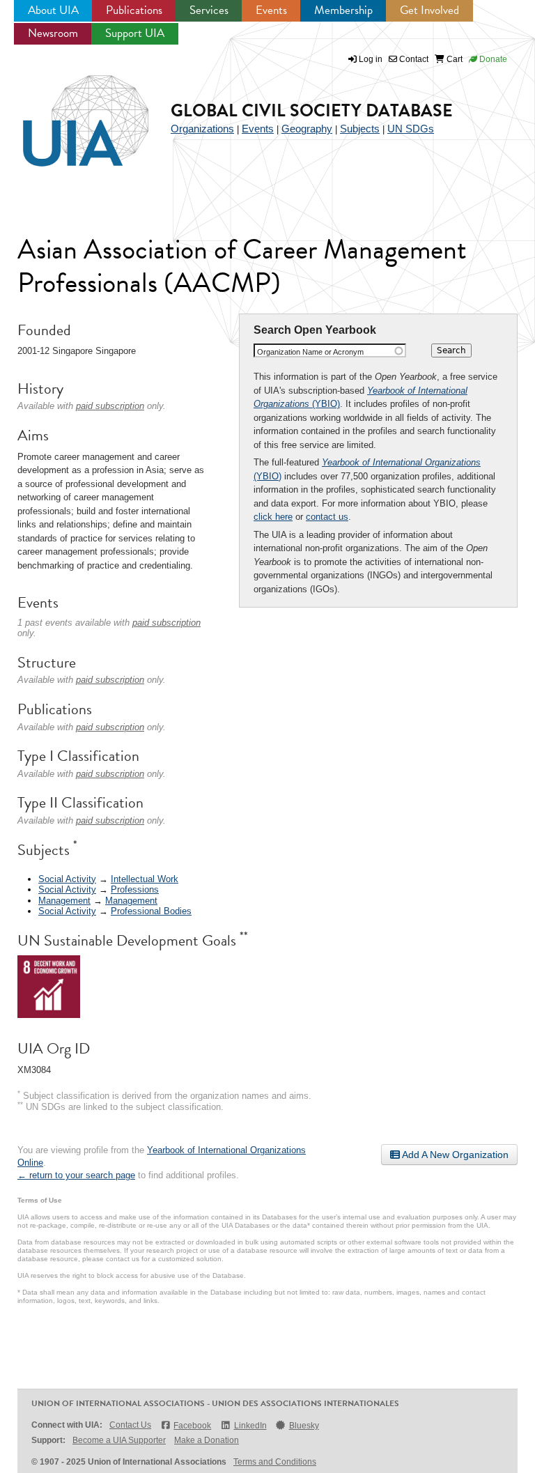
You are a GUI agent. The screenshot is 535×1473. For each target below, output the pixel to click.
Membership (343, 10)
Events (271, 10)
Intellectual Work (144, 879)
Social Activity (67, 879)
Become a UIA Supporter (119, 1440)
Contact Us (130, 1425)
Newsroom (53, 33)
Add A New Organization (454, 1154)
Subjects (360, 128)
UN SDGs (410, 128)
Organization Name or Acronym (310, 352)
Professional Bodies (151, 911)
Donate (492, 59)
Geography (306, 128)
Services (208, 10)
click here (273, 516)
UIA (69, 113)
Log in (370, 59)
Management (64, 900)
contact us (327, 516)
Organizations (202, 128)
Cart (453, 59)
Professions (135, 889)
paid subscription (110, 406)
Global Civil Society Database (312, 110)
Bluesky (304, 1425)
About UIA (53, 10)
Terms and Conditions (274, 1462)
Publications (134, 10)
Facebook (192, 1425)
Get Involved (429, 10)
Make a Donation (206, 1440)
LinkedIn (250, 1425)
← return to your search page (76, 1175)
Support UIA (134, 33)
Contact (412, 59)
